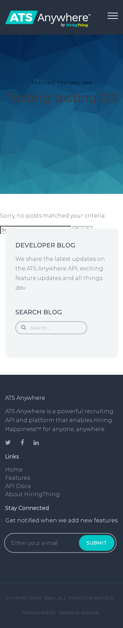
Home (14, 469)
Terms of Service (78, 612)
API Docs (17, 486)
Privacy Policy (39, 612)
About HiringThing (32, 494)
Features (17, 478)
